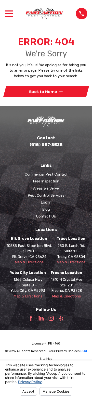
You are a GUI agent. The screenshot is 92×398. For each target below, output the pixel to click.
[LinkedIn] (41, 318)
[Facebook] (31, 318)
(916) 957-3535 (46, 144)
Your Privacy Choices (64, 351)
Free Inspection (46, 181)
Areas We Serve (46, 188)
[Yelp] (61, 318)
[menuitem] (46, 359)
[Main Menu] (9, 14)
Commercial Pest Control (46, 174)
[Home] (44, 14)
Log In (46, 202)
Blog (46, 209)
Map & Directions (29, 262)
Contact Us (46, 216)
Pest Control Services (46, 195)
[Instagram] (51, 318)
